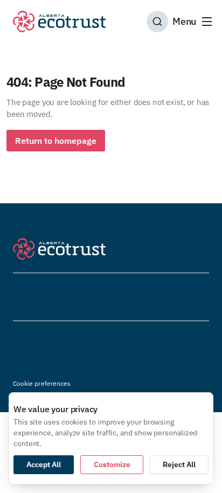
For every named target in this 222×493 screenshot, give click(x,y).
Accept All (43, 464)
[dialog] (111, 438)
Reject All (179, 464)
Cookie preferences (42, 383)
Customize (112, 464)
